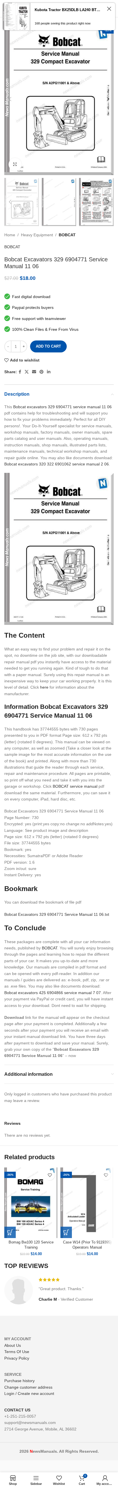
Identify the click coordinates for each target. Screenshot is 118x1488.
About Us (12, 1345)
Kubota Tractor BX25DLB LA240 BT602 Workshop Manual (68, 10)
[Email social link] (34, 372)
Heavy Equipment (37, 235)
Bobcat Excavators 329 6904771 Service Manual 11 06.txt (56, 914)
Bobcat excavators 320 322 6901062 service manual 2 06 (56, 464)
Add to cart (48, 346)
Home (9, 235)
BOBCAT (67, 235)
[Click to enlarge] (15, 164)
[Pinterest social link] (41, 372)
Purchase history (19, 1380)
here (44, 687)
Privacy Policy (16, 1358)
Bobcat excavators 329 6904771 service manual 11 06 (62, 407)
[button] (10, 1232)
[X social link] (26, 372)
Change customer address (28, 1387)
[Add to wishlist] (50, 1175)
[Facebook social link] (20, 372)
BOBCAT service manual (75, 786)
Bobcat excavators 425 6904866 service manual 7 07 (52, 992)
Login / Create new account (29, 1393)
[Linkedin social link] (48, 372)
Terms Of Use (16, 1351)
